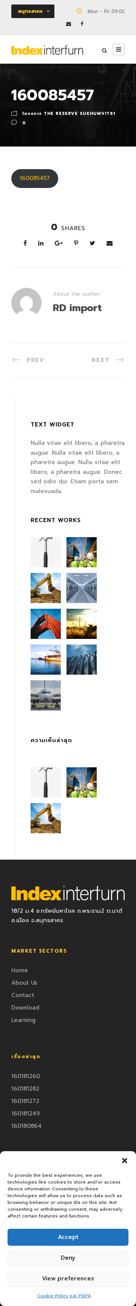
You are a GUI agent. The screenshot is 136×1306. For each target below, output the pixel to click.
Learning (23, 1020)
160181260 (25, 1076)
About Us (24, 983)
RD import (77, 308)
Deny (68, 1258)
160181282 (25, 1089)
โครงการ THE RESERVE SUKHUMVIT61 (68, 113)
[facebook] (81, 23)
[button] (124, 1160)
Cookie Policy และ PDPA (64, 1295)
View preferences (68, 1278)
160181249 (25, 1113)
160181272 (25, 1101)
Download (25, 1008)
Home (19, 970)
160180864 (26, 1126)
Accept (68, 1237)
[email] (68, 23)
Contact (22, 995)
